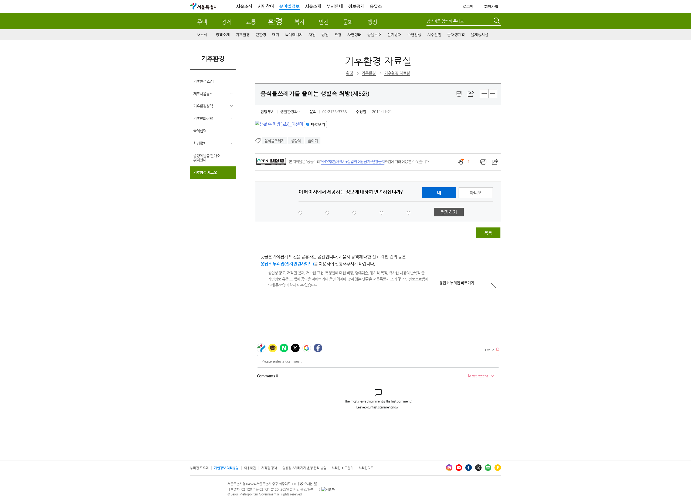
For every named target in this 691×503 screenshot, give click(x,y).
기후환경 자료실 (205, 172)
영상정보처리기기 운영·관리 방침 (304, 468)
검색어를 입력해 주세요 (445, 21)
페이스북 (468, 467)
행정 (372, 22)
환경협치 (199, 143)
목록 (488, 233)
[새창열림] (459, 94)
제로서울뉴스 (203, 94)
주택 (202, 22)
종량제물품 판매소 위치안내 (206, 157)
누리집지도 (366, 468)
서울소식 (244, 6)
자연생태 (354, 34)
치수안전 (434, 34)
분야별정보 (289, 6)
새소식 (202, 34)
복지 (299, 22)
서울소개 (313, 6)
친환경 (261, 34)
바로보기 (318, 124)
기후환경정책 (203, 106)
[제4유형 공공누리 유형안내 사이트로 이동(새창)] (271, 161)
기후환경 (243, 34)
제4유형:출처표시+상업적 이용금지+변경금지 (352, 161)
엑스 (478, 467)
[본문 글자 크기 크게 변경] (484, 93)
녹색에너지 (294, 34)
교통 (251, 22)
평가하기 (449, 212)
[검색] (497, 21)
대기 (275, 34)
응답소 (376, 6)
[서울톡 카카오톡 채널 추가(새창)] (328, 489)
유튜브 (459, 467)
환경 (275, 21)
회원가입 (491, 6)
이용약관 (250, 468)
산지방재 (394, 34)
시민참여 (266, 6)
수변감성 (414, 34)
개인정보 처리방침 (226, 468)
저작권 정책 (269, 468)
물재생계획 (456, 34)
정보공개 (356, 6)
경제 (226, 22)
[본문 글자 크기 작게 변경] (492, 93)
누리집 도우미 (199, 468)
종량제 (296, 141)
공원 (324, 34)
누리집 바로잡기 (342, 468)
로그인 (468, 6)
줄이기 (313, 141)
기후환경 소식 (203, 81)
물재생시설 (479, 34)
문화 (348, 22)
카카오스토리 (497, 467)
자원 (312, 34)
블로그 (488, 467)
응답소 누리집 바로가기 (456, 283)
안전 (323, 22)
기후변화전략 (203, 118)
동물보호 (374, 34)
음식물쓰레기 (274, 141)
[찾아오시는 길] (307, 484)
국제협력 (199, 131)
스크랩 (471, 94)
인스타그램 (449, 467)
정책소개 (223, 34)
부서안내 (335, 6)
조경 (337, 34)
